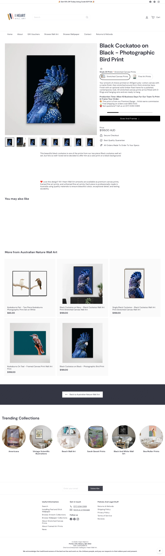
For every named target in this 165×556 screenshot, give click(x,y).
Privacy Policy (103, 512)
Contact (87, 34)
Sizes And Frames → (130, 118)
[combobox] (61, 17)
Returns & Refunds (104, 34)
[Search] (87, 17)
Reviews (101, 519)
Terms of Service (105, 515)
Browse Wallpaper (71, 34)
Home (9, 34)
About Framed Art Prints (52, 526)
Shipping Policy (104, 509)
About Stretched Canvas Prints (52, 522)
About (20, 34)
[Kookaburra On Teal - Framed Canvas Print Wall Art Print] (30, 347)
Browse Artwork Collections (54, 515)
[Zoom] (51, 89)
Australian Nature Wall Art (38, 252)
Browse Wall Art (51, 34)
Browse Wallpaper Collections (54, 518)
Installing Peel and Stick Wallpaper (52, 510)
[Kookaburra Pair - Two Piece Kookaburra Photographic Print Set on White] (30, 288)
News (44, 529)
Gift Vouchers (34, 34)
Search (45, 506)
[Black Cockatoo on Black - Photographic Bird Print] (17, 223)
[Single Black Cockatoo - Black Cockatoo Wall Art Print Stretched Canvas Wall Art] (135, 288)
